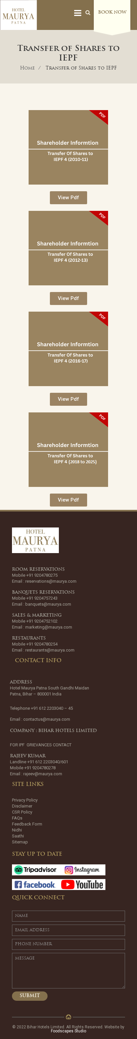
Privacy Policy (25, 800)
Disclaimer (22, 806)
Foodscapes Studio (68, 1031)
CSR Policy (22, 812)
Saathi (18, 835)
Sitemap (20, 841)
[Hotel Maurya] (18, 16)
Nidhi (17, 829)
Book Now (112, 12)
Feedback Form (27, 823)
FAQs (17, 818)
